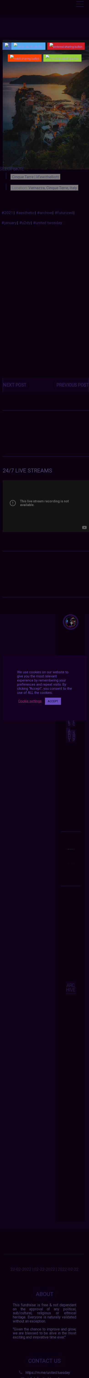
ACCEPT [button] (53, 701)
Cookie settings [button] (30, 701)
